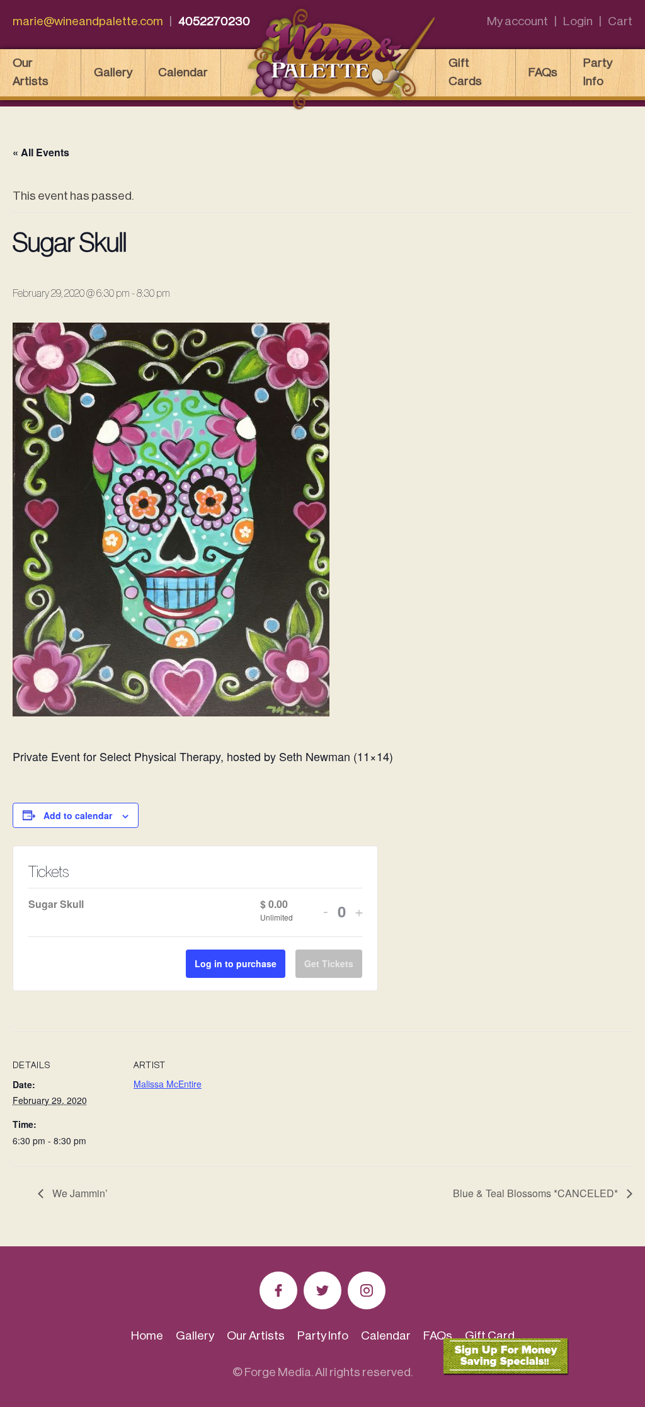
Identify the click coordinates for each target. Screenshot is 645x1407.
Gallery (113, 72)
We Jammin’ (79, 1193)
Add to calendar (77, 815)
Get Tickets (328, 963)
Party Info (597, 72)
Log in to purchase (236, 963)
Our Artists (31, 72)
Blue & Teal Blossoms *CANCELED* (536, 1193)
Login (578, 21)
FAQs (542, 72)
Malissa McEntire (168, 1083)
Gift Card (490, 1335)
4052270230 (214, 21)
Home (147, 1335)
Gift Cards (465, 72)
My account (517, 21)
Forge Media (277, 1372)
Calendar (183, 72)
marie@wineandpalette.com (88, 21)
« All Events (41, 152)
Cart (620, 21)
